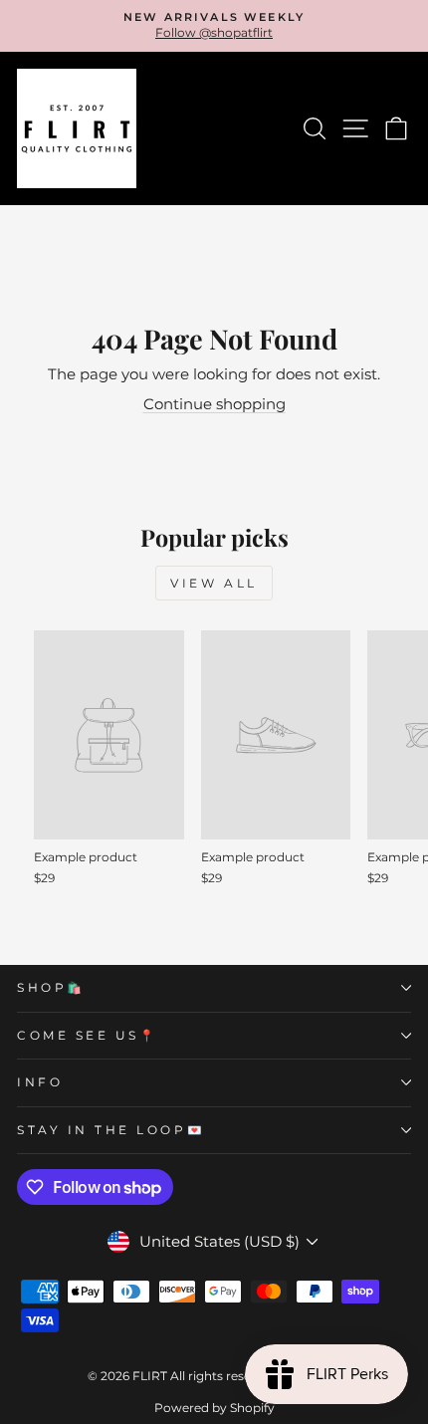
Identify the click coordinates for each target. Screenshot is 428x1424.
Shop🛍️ (51, 988)
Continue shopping (214, 404)
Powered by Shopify (214, 1407)
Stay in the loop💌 (111, 1130)
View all (214, 583)
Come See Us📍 (87, 1036)
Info (40, 1082)
